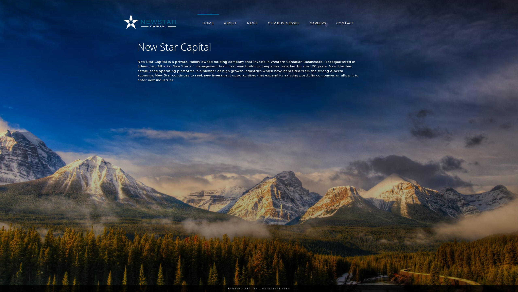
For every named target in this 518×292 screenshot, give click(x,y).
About (230, 23)
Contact (345, 23)
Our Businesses (284, 23)
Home (208, 23)
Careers (318, 23)
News (252, 23)
